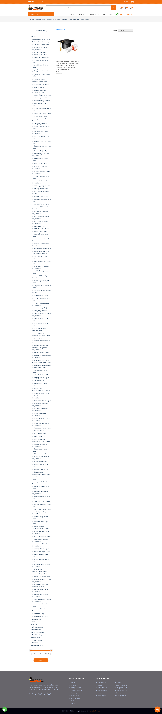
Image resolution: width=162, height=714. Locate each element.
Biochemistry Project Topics (42, 113)
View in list (59, 30)
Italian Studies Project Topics (42, 375)
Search (40, 660)
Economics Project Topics (41, 196)
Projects (37, 19)
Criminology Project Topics (41, 186)
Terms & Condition (76, 690)
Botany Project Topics (40, 124)
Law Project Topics (39, 380)
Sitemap (73, 703)
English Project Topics (40, 231)
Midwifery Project (38, 431)
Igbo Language (38, 338)
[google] (35, 694)
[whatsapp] (4, 709)
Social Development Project (42, 536)
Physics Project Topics (40, 461)
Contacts (35, 643)
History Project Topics (40, 311)
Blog (110, 14)
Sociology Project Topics (41, 549)
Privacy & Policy (76, 688)
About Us (73, 685)
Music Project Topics (39, 433)
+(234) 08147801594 (126, 14)
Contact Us (74, 701)
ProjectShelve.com (94, 711)
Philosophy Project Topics (41, 454)
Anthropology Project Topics (42, 95)
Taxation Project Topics (40, 574)
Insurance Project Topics (41, 352)
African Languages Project (41, 57)
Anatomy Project (38, 87)
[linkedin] (44, 694)
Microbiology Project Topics (42, 428)
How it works (82, 14)
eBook (34, 622)
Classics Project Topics (40, 163)
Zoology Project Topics (40, 616)
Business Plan (36, 619)
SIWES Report (36, 637)
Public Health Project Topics (42, 509)
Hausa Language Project (41, 308)
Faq (104, 14)
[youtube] (49, 694)
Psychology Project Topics (41, 501)
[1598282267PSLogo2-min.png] (36, 8)
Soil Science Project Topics (41, 551)
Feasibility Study (37, 635)
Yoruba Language (38, 614)
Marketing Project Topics (41, 393)
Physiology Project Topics (41, 469)
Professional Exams (38, 632)
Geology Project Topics (40, 295)
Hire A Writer (94, 14)
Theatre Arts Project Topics (41, 577)
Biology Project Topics (40, 116)
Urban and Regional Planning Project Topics (75, 19)
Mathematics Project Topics (42, 401)
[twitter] (40, 694)
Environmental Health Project (42, 249)
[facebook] (31, 694)
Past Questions (37, 630)
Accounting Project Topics (41, 45)
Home (72, 14)
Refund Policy (75, 695)
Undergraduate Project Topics (51, 19)
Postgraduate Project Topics (41, 39)
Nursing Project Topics (40, 436)
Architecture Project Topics (41, 100)
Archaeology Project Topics (41, 98)
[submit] (113, 7)
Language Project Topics (41, 378)
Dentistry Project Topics (40, 188)
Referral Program (76, 698)
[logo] (37, 679)
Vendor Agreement (76, 693)
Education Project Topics (41, 204)
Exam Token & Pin (38, 645)
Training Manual (37, 640)
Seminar (34, 624)
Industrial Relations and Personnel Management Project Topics (40, 348)
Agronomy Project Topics (41, 84)
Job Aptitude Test (37, 627)
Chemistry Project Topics (41, 151)
